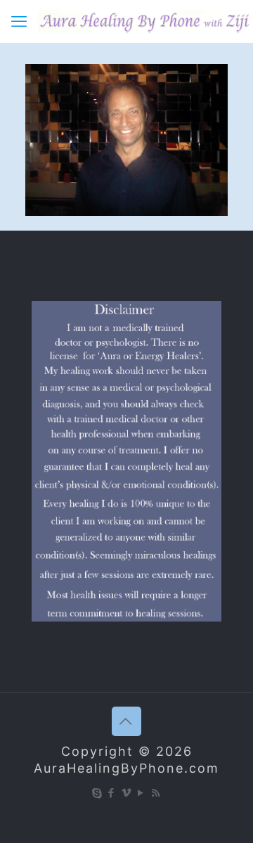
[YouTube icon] (141, 792)
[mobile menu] (19, 21)
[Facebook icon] (112, 792)
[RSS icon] (156, 792)
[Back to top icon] (126, 721)
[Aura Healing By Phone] (145, 21)
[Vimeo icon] (127, 792)
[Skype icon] (97, 792)
